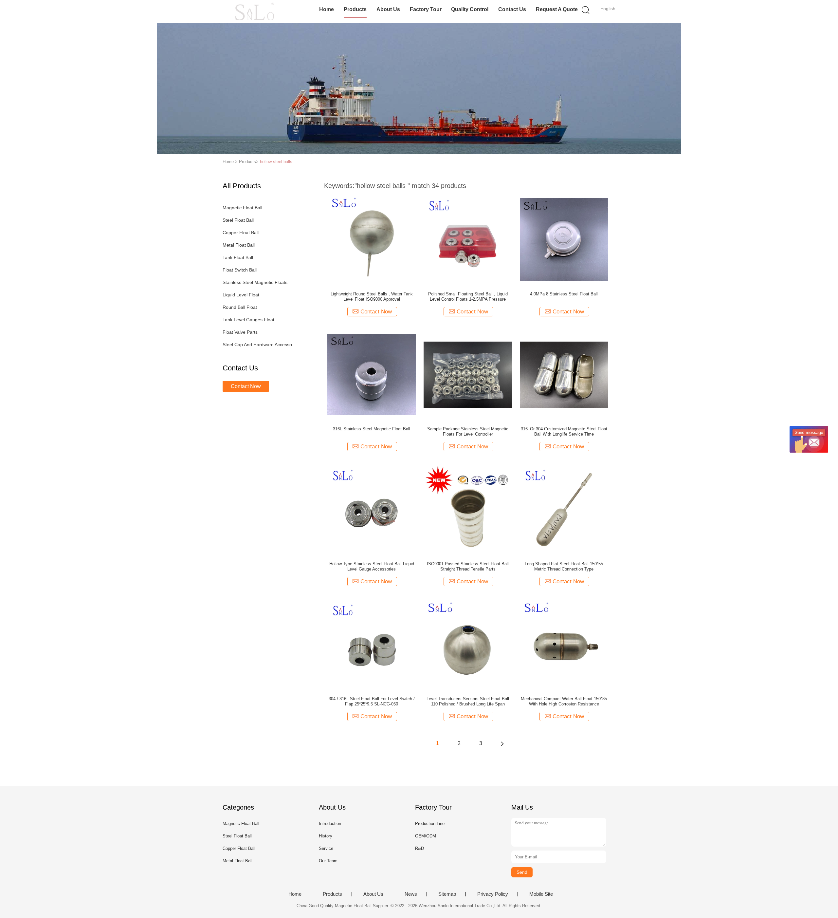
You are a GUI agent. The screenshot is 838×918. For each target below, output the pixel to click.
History (325, 836)
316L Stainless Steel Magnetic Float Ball (371, 428)
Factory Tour (426, 9)
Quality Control (469, 9)
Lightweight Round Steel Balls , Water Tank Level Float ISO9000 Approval (372, 296)
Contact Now (246, 386)
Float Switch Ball (240, 269)
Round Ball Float (240, 307)
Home (326, 9)
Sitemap (447, 894)
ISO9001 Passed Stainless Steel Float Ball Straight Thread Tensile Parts (468, 566)
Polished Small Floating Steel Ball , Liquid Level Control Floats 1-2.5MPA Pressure (468, 296)
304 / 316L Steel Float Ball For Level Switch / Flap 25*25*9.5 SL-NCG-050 (372, 701)
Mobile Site (541, 894)
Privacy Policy (492, 894)
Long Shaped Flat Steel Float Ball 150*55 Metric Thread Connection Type (564, 566)
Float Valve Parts (240, 332)
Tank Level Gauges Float (248, 319)
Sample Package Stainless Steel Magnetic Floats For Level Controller (467, 431)
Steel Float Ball (238, 220)
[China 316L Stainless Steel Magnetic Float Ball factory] (371, 374)
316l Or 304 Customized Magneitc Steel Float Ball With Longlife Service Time (564, 431)
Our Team (328, 860)
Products (355, 9)
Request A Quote (557, 9)
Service (326, 848)
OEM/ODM (425, 836)
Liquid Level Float (241, 294)
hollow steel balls (276, 161)
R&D (419, 848)
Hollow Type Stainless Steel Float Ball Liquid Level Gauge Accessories (371, 566)
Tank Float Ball (238, 257)
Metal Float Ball (239, 245)
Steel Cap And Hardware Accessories (260, 344)
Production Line (430, 823)
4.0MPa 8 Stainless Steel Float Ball (564, 293)
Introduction (330, 823)
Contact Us (512, 9)
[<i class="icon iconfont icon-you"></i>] (502, 743)
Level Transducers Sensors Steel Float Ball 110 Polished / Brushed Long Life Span (468, 701)
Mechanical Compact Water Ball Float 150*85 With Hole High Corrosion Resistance (564, 701)
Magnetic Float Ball (242, 207)
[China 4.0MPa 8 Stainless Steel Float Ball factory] (564, 239)
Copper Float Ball (241, 232)
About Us (388, 9)
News (411, 894)
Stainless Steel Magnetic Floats (255, 282)
